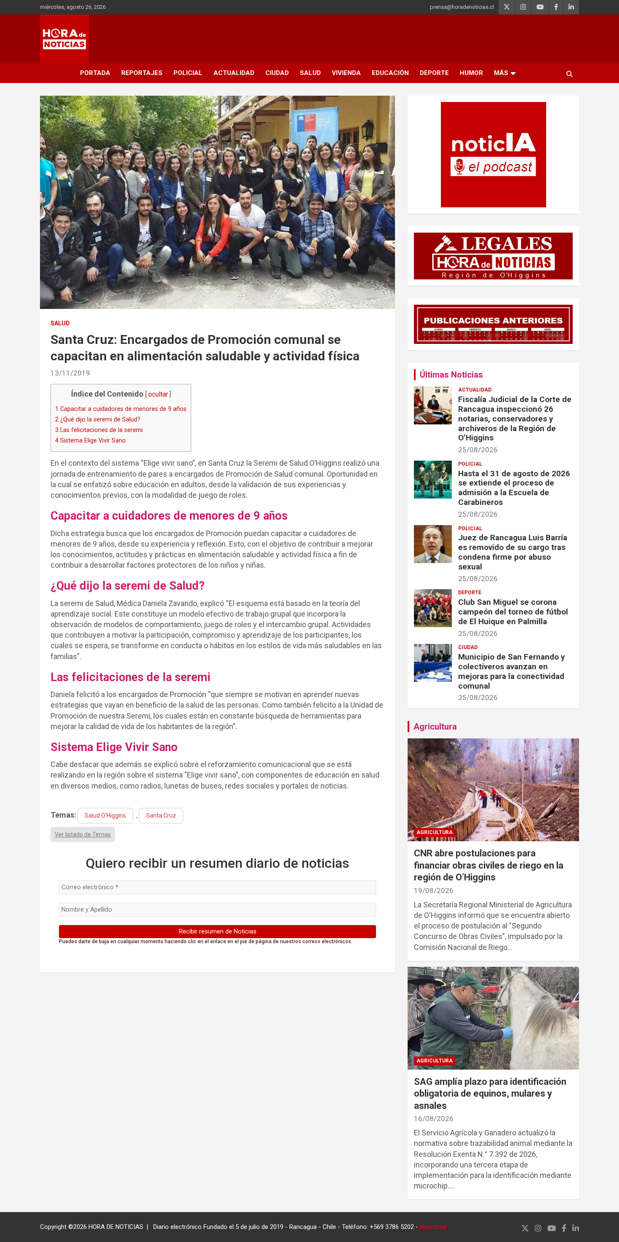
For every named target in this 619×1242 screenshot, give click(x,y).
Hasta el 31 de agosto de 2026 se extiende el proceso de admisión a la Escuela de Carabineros (514, 488)
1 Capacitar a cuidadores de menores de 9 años (121, 408)
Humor (471, 73)
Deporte (434, 73)
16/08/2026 (434, 1118)
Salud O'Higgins (105, 815)
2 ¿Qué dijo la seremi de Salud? (97, 419)
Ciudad (277, 73)
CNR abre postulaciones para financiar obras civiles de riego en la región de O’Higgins (488, 865)
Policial (188, 73)
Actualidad (233, 73)
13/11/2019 (70, 373)
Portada (95, 73)
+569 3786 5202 (392, 1227)
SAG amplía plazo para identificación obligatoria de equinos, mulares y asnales (490, 1093)
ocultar (158, 394)
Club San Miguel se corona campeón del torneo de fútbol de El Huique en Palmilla (513, 611)
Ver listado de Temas (83, 834)
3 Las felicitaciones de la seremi (99, 430)
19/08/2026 (434, 890)
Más (501, 73)
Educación (390, 73)
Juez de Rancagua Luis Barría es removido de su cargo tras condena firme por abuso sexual (512, 552)
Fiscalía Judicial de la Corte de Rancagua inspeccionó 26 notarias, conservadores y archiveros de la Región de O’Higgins (514, 418)
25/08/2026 (478, 449)
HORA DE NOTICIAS (115, 1227)
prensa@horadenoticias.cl (462, 7)
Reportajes (142, 73)
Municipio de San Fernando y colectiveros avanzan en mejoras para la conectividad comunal (511, 671)
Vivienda (346, 73)
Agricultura (435, 727)
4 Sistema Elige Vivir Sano (90, 440)
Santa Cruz (161, 815)
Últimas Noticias (451, 375)
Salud (310, 73)
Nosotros (433, 1227)
